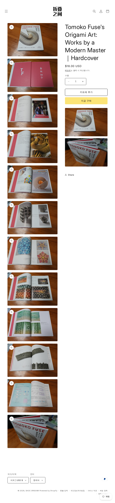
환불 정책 (64, 491)
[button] (6, 11)
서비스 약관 (92, 491)
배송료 (68, 70)
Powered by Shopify (48, 491)
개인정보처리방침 (78, 491)
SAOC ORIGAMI (32, 491)
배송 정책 (104, 491)
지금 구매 (86, 100)
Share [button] (71, 175)
